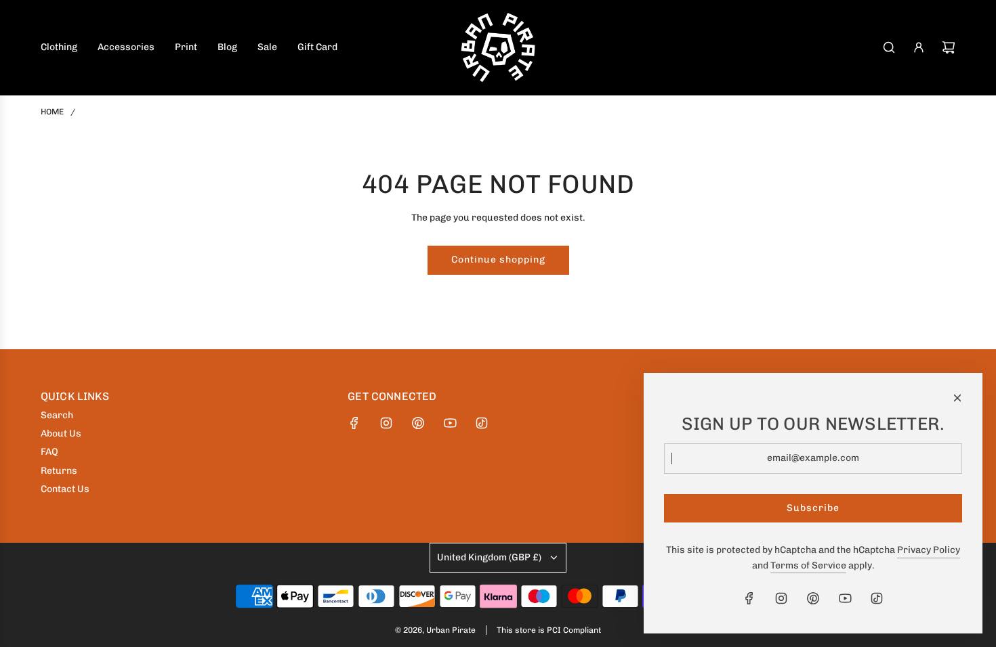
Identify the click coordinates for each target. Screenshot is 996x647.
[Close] (957, 398)
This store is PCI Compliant (549, 630)
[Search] (889, 47)
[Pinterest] (418, 423)
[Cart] (948, 47)
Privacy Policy (928, 550)
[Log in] (919, 47)
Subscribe (813, 508)
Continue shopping (498, 259)
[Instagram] (386, 423)
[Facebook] (354, 423)
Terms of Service (808, 565)
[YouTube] (450, 423)
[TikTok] (482, 423)
